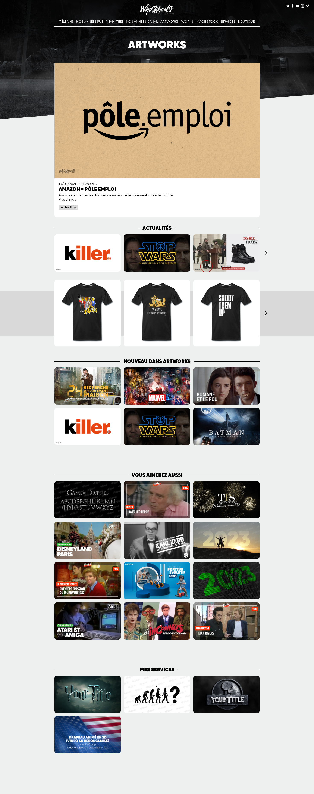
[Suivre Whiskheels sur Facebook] (292, 6)
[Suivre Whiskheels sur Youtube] (297, 6)
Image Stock (207, 22)
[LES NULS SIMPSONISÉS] (87, 345)
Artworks (169, 22)
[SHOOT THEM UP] (226, 345)
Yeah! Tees (114, 22)
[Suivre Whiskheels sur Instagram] (302, 6)
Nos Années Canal (142, 22)
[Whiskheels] (157, 13)
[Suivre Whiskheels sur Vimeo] (307, 6)
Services (227, 22)
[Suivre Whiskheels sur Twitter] (288, 6)
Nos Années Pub (90, 22)
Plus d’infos (67, 199)
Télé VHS (66, 22)
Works (187, 22)
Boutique (246, 22)
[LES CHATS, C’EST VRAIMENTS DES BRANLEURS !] (157, 345)
